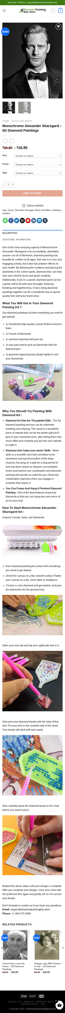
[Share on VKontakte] (33, 220)
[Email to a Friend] (22, 220)
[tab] (32, 233)
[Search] (53, 10)
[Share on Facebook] (11, 220)
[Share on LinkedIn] (39, 220)
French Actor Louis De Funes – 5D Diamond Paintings (13, 966)
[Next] (57, 60)
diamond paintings (17, 312)
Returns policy (30, 1004)
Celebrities (56, 210)
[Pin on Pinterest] (28, 220)
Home (5, 121)
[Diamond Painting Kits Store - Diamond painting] (32, 11)
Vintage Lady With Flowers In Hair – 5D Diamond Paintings (47, 966)
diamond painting (43, 255)
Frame (5, 164)
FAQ (43, 1004)
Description (9, 233)
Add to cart (32, 193)
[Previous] (7, 60)
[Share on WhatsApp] (5, 220)
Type (4, 173)
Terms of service (46, 1002)
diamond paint (45, 279)
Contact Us (14, 1002)
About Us (29, 1002)
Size (4, 155)
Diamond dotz (14, 450)
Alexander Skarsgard (24, 210)
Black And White (22, 121)
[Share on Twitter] (16, 220)
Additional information (16, 239)
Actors (11, 210)
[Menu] (4, 11)
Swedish (6, 213)
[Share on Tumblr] (45, 220)
